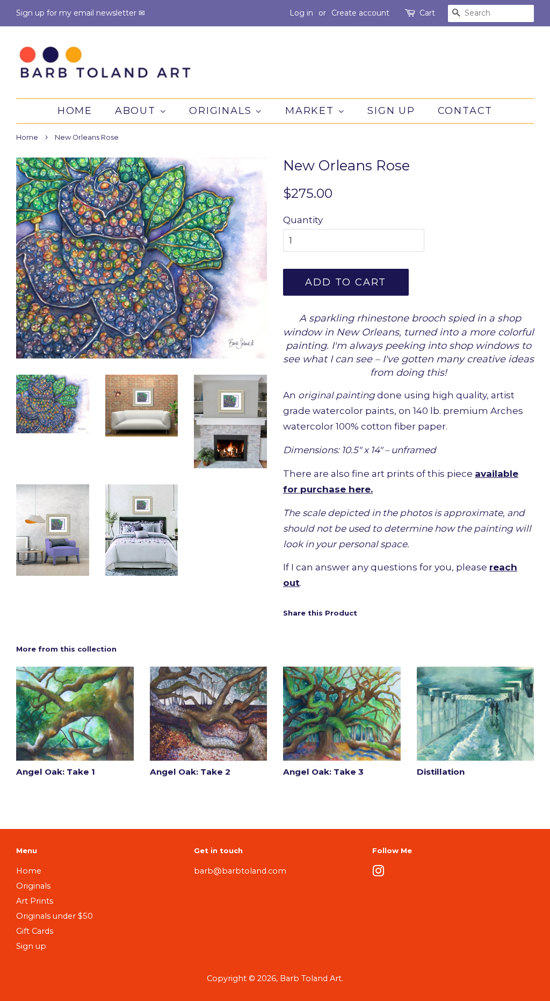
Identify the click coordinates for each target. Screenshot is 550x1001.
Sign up (391, 111)
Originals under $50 (54, 916)
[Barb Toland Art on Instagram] (378, 873)
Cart (427, 13)
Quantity (303, 220)
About (137, 111)
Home (74, 111)
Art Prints (34, 901)
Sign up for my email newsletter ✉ (80, 13)
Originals (222, 111)
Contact (465, 111)
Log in (301, 13)
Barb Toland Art (311, 978)
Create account (360, 13)
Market (311, 111)
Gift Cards (34, 931)
